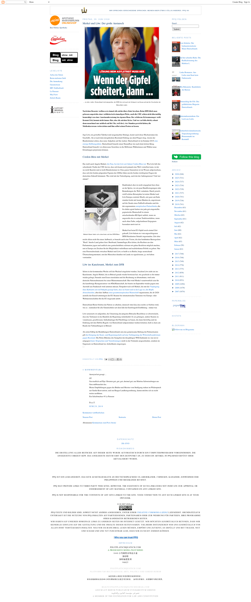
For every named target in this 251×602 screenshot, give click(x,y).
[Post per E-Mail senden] (105, 359)
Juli (176, 226)
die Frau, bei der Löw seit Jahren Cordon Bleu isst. (127, 164)
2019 (177, 200)
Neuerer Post (88, 417)
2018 (177, 204)
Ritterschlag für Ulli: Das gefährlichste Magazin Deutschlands (189, 104)
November (178, 211)
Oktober (177, 215)
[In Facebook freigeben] (117, 359)
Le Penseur (54, 91)
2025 (177, 177)
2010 (177, 280)
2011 (177, 276)
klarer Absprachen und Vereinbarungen (105, 340)
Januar (177, 249)
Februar (177, 245)
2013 (177, 268)
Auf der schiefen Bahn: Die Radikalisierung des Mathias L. (190, 60)
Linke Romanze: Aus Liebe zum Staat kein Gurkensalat (189, 75)
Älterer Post (156, 417)
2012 (177, 272)
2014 (177, 265)
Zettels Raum (55, 98)
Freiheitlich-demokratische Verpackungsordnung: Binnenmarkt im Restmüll (190, 134)
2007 (177, 291)
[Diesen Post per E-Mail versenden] (109, 359)
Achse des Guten (56, 74)
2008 (177, 287)
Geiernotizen (55, 84)
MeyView (54, 94)
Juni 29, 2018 (96, 406)
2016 (177, 257)
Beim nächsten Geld (58, 78)
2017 (177, 253)
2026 (177, 174)
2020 (177, 196)
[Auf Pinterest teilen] (120, 359)
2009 (177, 284)
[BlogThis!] (112, 359)
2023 (177, 185)
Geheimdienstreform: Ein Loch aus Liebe (189, 117)
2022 (177, 189)
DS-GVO (125, 443)
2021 (177, 193)
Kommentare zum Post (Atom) (104, 422)
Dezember (178, 207)
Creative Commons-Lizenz (152, 512)
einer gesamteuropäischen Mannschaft (123, 292)
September (178, 218)
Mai (176, 233)
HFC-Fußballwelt (57, 88)
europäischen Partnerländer (146, 206)
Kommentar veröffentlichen (93, 412)
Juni (176, 230)
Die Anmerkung (56, 81)
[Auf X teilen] (115, 359)
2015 (177, 261)
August (177, 222)
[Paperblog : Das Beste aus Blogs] (179, 307)
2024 (177, 181)
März (176, 241)
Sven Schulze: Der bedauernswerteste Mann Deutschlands (188, 46)
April (176, 237)
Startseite (122, 417)
